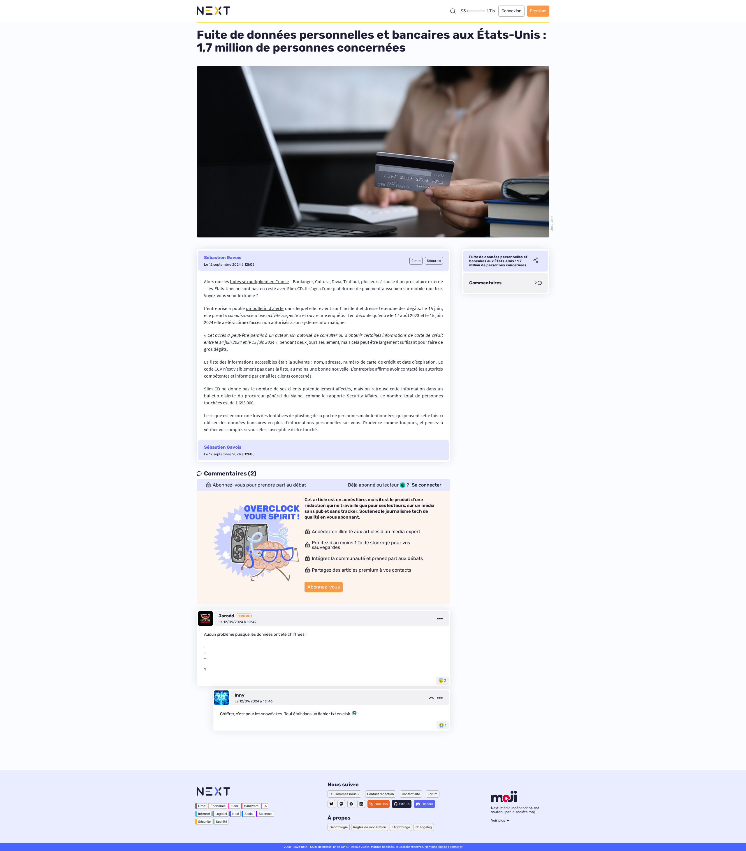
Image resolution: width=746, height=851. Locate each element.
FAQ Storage (401, 827)
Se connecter (426, 485)
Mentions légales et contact (443, 847)
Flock (235, 806)
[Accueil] (213, 10)
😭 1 (442, 725)
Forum (432, 794)
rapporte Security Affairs (352, 396)
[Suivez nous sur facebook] (351, 804)
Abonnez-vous (323, 587)
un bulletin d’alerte (265, 308)
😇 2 (442, 680)
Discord (427, 804)
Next (235, 814)
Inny (239, 695)
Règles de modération (369, 827)
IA (265, 806)
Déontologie (339, 827)
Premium (538, 10)
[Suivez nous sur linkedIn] (361, 804)
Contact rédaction (380, 794)
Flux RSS (381, 804)
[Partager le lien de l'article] (536, 261)
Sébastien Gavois (222, 257)
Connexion (511, 10)
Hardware (251, 806)
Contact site (411, 794)
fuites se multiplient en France (259, 281)
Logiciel (221, 814)
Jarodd (226, 616)
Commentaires (485, 283)
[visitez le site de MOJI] (504, 801)
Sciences (265, 814)
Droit (201, 806)
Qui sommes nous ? (344, 794)
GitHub (404, 804)
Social (249, 814)
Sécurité (204, 822)
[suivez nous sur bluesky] (331, 804)
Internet (204, 814)
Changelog (424, 827)
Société (221, 822)
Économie (218, 806)
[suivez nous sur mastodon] (341, 804)
